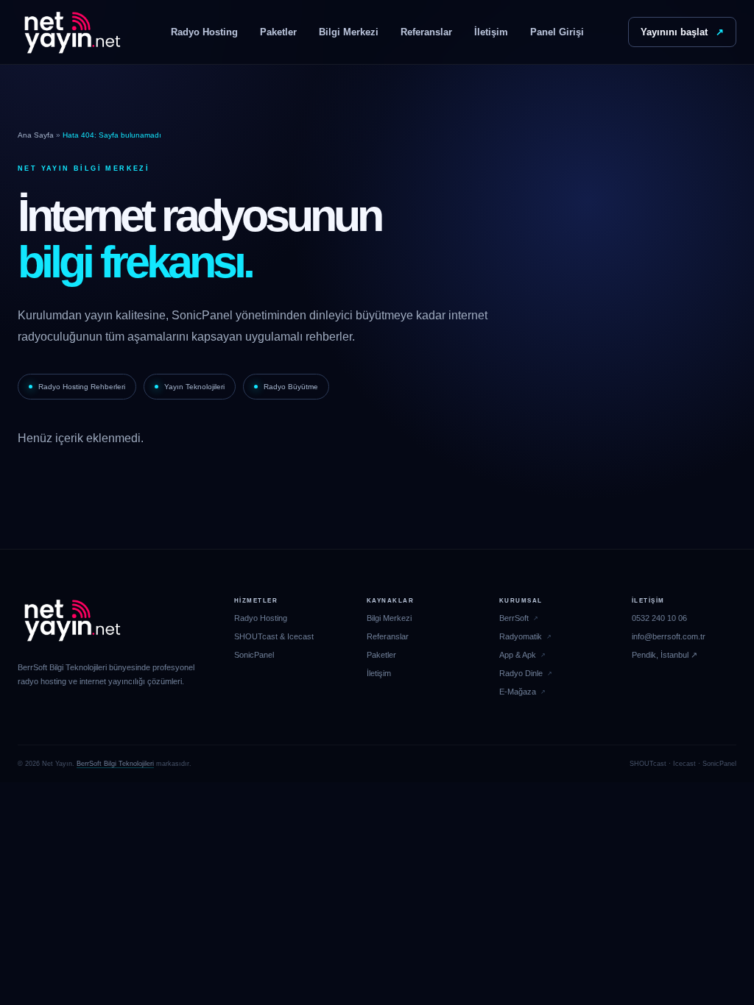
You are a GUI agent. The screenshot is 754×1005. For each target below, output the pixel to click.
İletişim (491, 32)
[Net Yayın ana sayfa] (72, 32)
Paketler (278, 32)
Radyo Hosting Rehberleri (81, 387)
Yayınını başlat (682, 32)
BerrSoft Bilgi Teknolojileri (115, 763)
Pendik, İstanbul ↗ (664, 654)
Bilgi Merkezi (348, 32)
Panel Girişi (557, 32)
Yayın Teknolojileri (194, 387)
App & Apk (517, 654)
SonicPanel (254, 654)
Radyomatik (520, 636)
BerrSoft (514, 618)
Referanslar (426, 32)
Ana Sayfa (36, 135)
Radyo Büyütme (291, 387)
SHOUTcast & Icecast (274, 636)
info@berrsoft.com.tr (668, 636)
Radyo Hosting (204, 32)
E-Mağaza (517, 691)
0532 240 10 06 (659, 618)
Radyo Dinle (521, 673)
